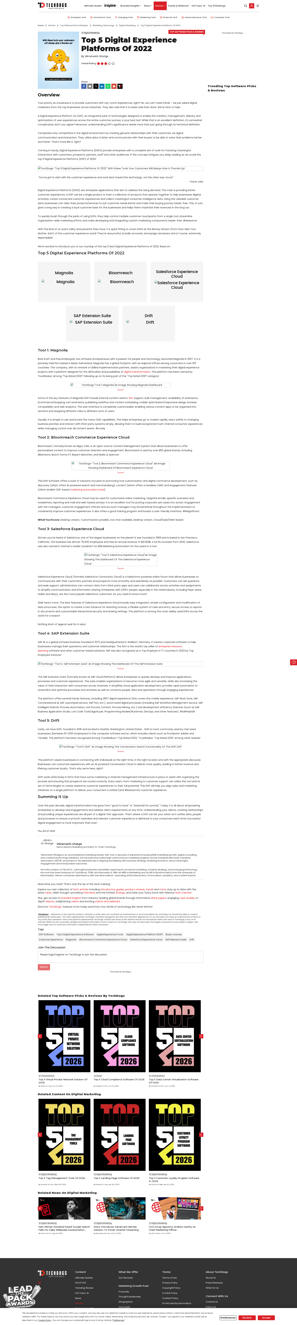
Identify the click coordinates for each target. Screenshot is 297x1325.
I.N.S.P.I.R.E (80, 1282)
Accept (266, 1317)
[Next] (201, 1036)
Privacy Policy (169, 1282)
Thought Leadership (130, 1296)
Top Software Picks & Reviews (187, 32)
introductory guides (112, 889)
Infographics (126, 1301)
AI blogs (120, 892)
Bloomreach (121, 273)
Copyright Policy (171, 1287)
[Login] (251, 5)
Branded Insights (129, 5)
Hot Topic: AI (198, 5)
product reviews (135, 889)
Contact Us (212, 1301)
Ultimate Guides (93, 5)
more (163, 889)
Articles (159, 5)
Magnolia (64, 273)
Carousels (124, 1307)
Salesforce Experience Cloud (177, 274)
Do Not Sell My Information (176, 1303)
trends (149, 889)
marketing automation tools (87, 489)
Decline (247, 1317)
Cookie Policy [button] (44, 1320)
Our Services (126, 1277)
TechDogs (55, 906)
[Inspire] (111, 6)
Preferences (228, 1317)
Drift (149, 315)
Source (120, 389)
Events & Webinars (178, 5)
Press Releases (214, 1282)
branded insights (71, 898)
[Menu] (257, 5)
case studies (187, 898)
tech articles (80, 889)
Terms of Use (169, 1277)
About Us (211, 1277)
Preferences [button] (118, 1320)
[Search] (245, 6)
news (48, 892)
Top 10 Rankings (217, 5)
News (147, 5)
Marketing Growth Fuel (133, 1285)
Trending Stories (84, 1287)
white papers (158, 898)
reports (50, 901)
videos (75, 901)
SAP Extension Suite (92, 315)
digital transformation (137, 372)
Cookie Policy (169, 1293)
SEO (131, 398)
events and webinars (107, 901)
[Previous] (40, 1036)
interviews (89, 892)
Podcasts (124, 1291)
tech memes (183, 892)
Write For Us (212, 1287)
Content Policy (170, 1298)
